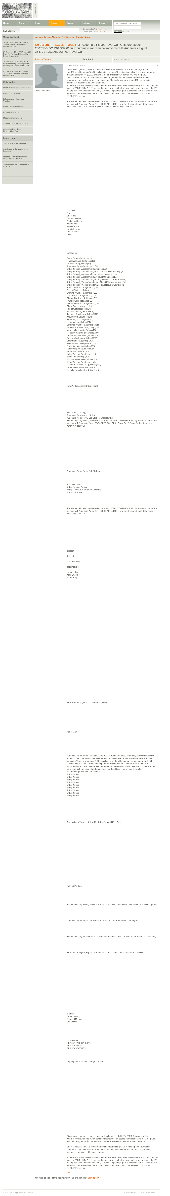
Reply (69, 1172)
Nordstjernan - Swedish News (76, 37)
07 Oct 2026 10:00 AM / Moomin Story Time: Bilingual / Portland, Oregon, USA (16, 73)
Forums (54, 23)
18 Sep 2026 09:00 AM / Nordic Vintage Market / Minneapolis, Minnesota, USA (15, 44)
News (21, 23)
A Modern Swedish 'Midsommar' (16, 124)
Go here (105, 31)
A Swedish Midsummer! (12, 112)
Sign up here (100, 29)
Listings (86, 23)
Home (6, 23)
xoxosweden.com (43, 37)
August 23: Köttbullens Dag (14, 93)
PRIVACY (21, 1193)
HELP (13, 1193)
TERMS (29, 1193)
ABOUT (6, 1193)
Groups (101, 23)
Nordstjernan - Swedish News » (56, 44)
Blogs (38, 23)
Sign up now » (94, 1178)
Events (70, 23)
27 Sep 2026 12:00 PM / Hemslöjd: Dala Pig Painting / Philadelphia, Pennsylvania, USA (17, 54)
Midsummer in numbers (12, 118)
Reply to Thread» (43, 59)
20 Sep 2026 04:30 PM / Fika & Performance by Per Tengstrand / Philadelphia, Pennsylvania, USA (16, 64)
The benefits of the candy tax (15, 143)
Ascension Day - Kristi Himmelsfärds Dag (12, 130)
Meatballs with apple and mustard (16, 88)
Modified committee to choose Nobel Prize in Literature (15, 158)
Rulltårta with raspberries (13, 107)
